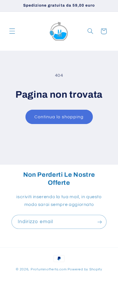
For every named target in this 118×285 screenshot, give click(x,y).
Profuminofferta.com (49, 269)
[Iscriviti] (99, 222)
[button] (12, 31)
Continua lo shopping (59, 117)
